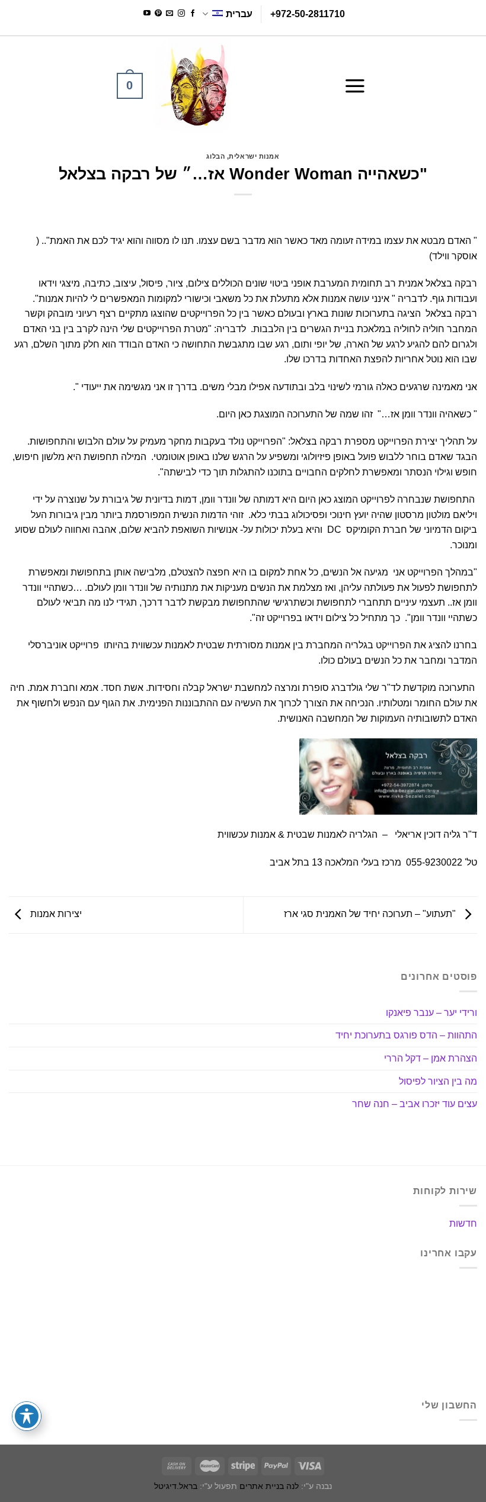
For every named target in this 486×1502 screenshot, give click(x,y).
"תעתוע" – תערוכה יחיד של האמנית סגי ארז (371, 914)
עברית (239, 14)
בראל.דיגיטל (175, 1486)
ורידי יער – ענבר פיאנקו (431, 1013)
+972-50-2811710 (307, 14)
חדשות (463, 1223)
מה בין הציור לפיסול (438, 1081)
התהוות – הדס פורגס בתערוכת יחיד (406, 1035)
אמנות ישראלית (254, 156)
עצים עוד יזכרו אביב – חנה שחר (414, 1104)
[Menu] (355, 85)
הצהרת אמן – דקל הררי (430, 1058)
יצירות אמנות (55, 914)
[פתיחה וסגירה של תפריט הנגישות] (26, 1416)
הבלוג (215, 156)
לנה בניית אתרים (269, 1486)
